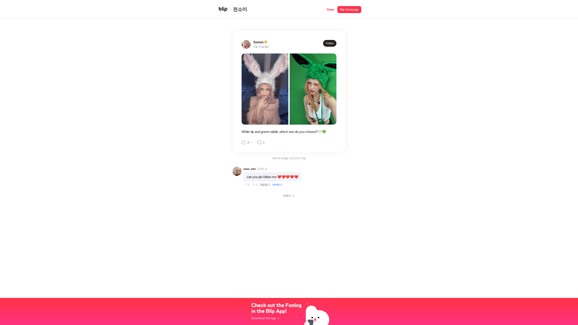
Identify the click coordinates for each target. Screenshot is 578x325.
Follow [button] (330, 43)
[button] (330, 9)
